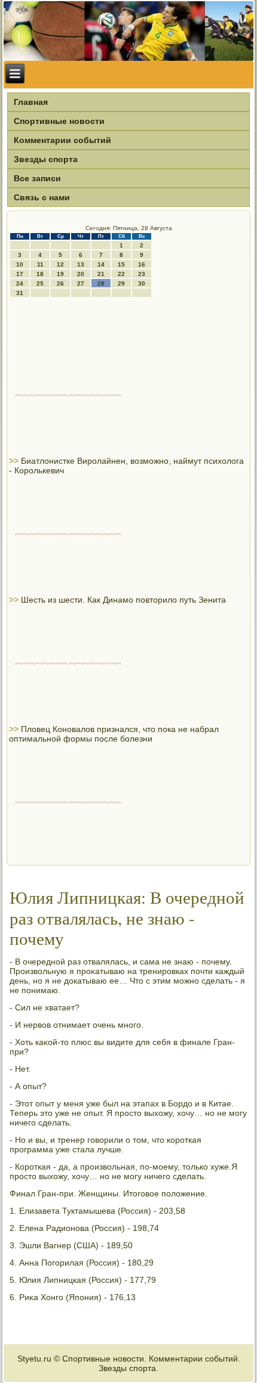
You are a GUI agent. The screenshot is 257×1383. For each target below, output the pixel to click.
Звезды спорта (46, 159)
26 (60, 283)
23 (141, 274)
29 (121, 283)
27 (80, 283)
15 (121, 264)
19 (60, 274)
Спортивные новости (59, 121)
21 (101, 274)
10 (19, 264)
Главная (31, 102)
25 (40, 283)
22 (121, 274)
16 (141, 264)
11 (40, 264)
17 (19, 274)
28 (101, 283)
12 (60, 264)
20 (80, 274)
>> (15, 461)
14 (101, 264)
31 (19, 293)
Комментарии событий (62, 140)
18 (40, 274)
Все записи (37, 178)
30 (141, 283)
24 (19, 283)
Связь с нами (42, 197)
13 (80, 264)
